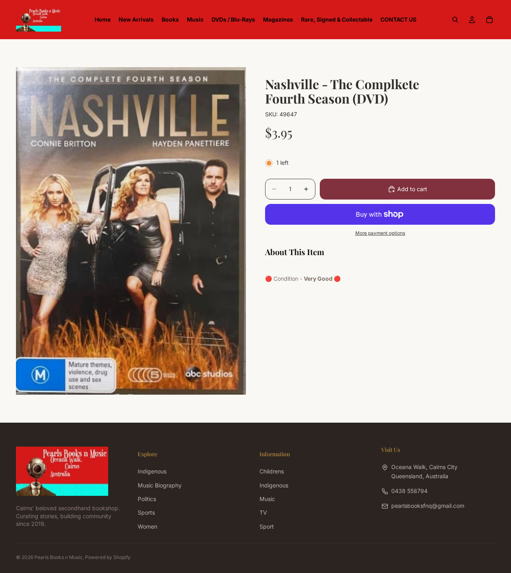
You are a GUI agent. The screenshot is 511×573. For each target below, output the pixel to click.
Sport (266, 526)
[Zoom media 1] (131, 230)
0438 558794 (409, 490)
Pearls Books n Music (58, 557)
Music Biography (160, 484)
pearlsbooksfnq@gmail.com (427, 505)
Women (147, 526)
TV (263, 512)
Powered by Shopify (108, 557)
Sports (146, 512)
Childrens (271, 471)
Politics (147, 498)
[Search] (455, 19)
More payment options (380, 233)
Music (267, 498)
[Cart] (489, 19)
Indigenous (152, 471)
